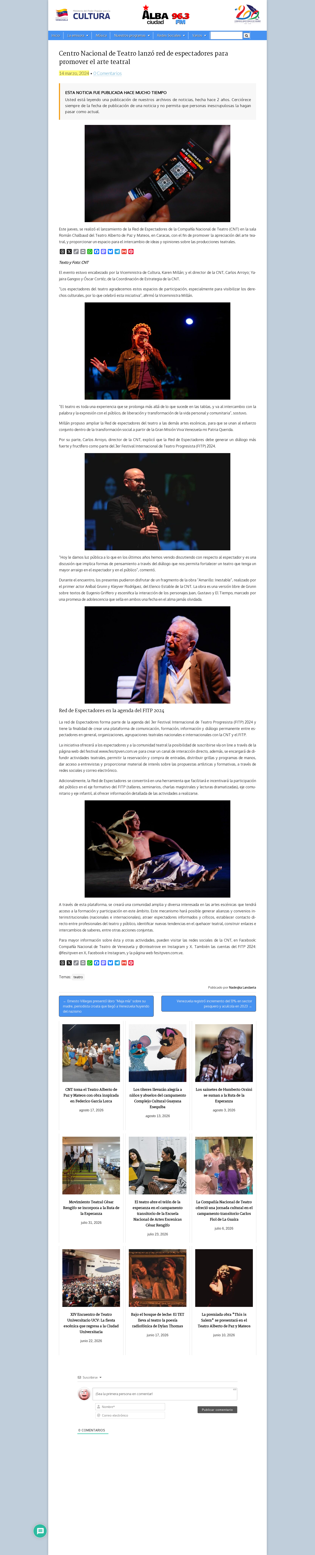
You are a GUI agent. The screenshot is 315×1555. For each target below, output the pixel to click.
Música (101, 35)
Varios (197, 35)
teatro (78, 977)
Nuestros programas (130, 35)
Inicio (55, 35)
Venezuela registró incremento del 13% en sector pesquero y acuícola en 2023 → (214, 1003)
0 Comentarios (107, 73)
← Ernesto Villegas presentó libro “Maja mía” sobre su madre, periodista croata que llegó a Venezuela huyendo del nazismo (106, 1006)
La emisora (76, 35)
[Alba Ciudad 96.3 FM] (157, 15)
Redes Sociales (169, 35)
